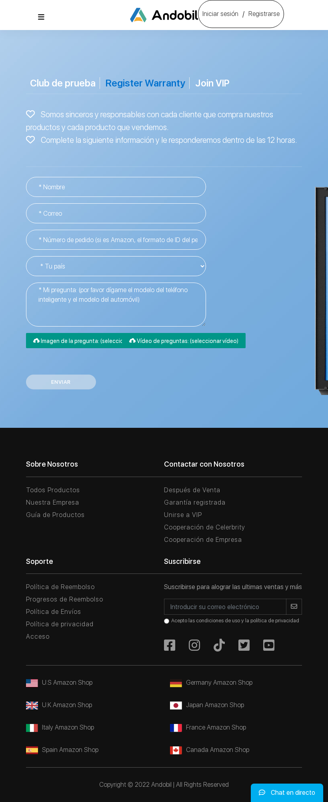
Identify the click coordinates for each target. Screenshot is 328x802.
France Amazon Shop (216, 727)
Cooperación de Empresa (203, 539)
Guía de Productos (55, 515)
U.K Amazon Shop (67, 705)
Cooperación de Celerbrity (204, 527)
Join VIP (212, 83)
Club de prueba (63, 83)
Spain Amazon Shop (70, 750)
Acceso (38, 636)
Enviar (61, 382)
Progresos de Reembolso (64, 599)
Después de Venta (192, 490)
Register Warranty (145, 83)
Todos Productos (53, 490)
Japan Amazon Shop (215, 705)
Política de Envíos (53, 612)
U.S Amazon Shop (67, 682)
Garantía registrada (195, 502)
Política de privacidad (60, 624)
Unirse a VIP (183, 515)
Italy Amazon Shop (68, 727)
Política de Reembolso (60, 587)
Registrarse (264, 14)
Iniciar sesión (220, 14)
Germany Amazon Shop (219, 682)
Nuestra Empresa (52, 502)
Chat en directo (292, 792)
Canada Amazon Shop (217, 750)
